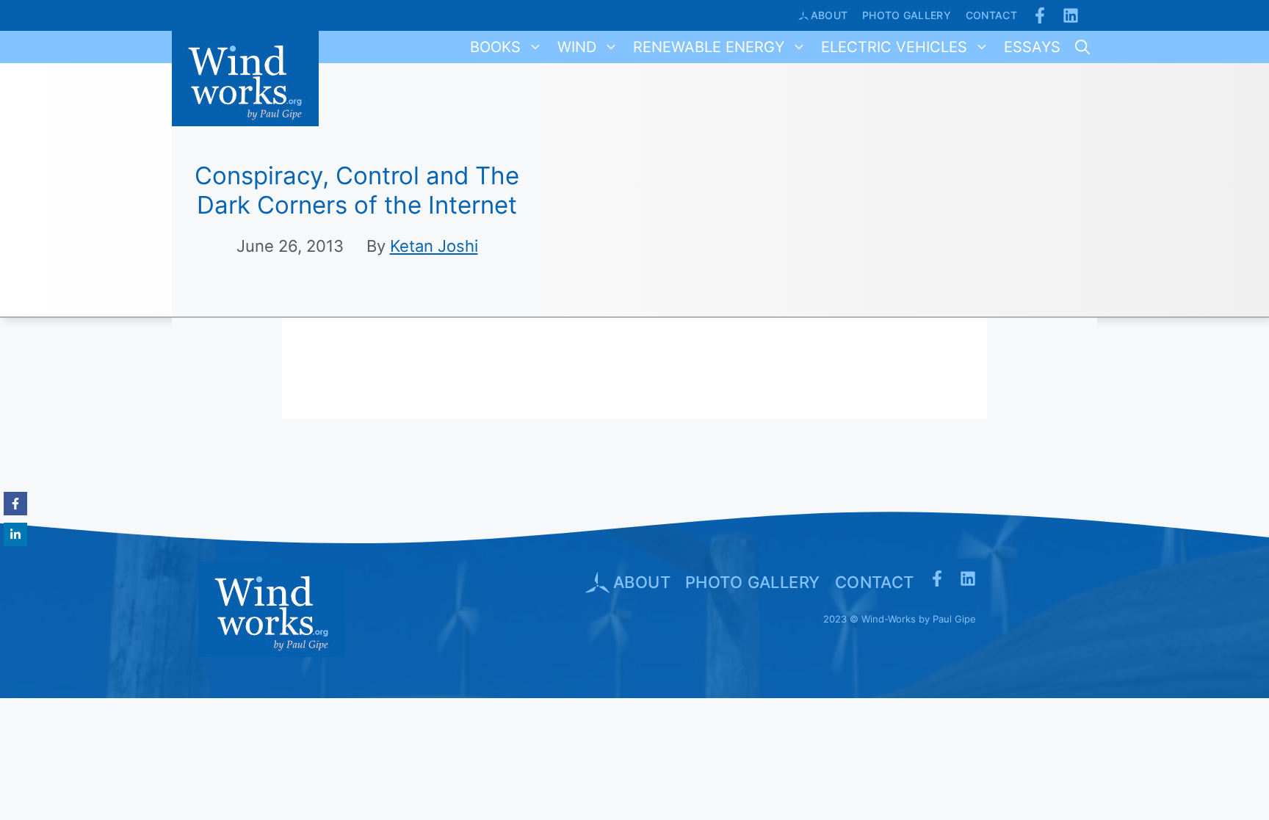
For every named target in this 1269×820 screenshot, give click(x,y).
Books (495, 47)
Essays (1032, 47)
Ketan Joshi (434, 245)
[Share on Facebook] (15, 503)
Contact (991, 15)
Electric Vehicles (894, 47)
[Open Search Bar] (1082, 47)
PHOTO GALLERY (752, 582)
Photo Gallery (906, 15)
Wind (576, 47)
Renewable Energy (708, 47)
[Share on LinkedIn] (15, 534)
